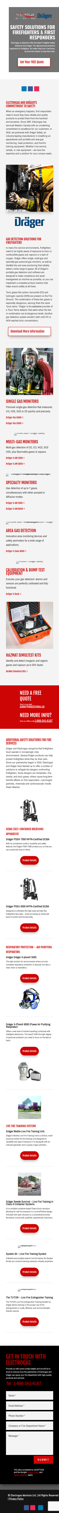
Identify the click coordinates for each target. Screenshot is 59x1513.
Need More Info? (36, 715)
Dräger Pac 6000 (14, 417)
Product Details (29, 860)
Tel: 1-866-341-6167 (23, 1383)
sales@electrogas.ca (32, 706)
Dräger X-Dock (12, 593)
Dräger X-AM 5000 (14, 463)
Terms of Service (21, 1474)
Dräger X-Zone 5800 (15, 551)
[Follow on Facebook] (30, 88)
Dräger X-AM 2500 (14, 457)
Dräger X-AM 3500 (14, 503)
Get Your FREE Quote (32, 62)
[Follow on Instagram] (36, 88)
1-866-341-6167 (44, 720)
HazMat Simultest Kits (16, 671)
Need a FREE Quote (30, 696)
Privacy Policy (33, 1472)
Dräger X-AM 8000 (14, 508)
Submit (43, 1460)
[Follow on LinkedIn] (24, 88)
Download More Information (27, 331)
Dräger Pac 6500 (13, 423)
